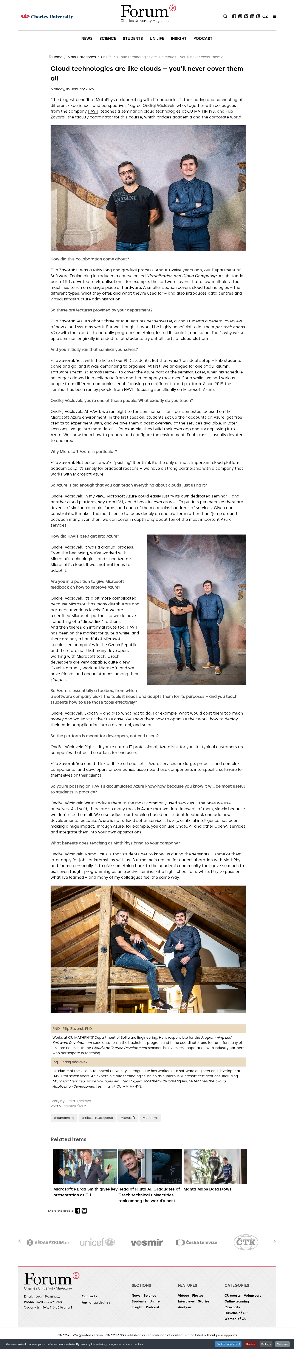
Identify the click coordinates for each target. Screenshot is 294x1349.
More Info (282, 1344)
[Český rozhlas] (246, 1242)
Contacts (89, 1296)
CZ (265, 16)
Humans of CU (236, 1313)
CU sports (232, 1296)
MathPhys (150, 1118)
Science (150, 1296)
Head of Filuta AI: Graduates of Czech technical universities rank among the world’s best (149, 1195)
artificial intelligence (97, 1118)
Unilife (155, 1301)
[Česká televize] (147, 1242)
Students (139, 1301)
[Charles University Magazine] (148, 15)
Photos (198, 1296)
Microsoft (128, 1118)
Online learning (236, 1301)
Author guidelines (96, 1302)
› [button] (274, 1239)
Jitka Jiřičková (79, 1101)
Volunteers (252, 1296)
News (136, 1296)
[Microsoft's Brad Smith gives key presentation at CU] (85, 1166)
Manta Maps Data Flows (208, 1189)
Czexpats (232, 1307)
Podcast (152, 1307)
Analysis (185, 1307)
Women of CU (235, 1319)
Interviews (186, 1301)
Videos (183, 1296)
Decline (250, 1344)
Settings (266, 1344)
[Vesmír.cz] (97, 1242)
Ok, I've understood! (228, 1344)
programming (64, 1118)
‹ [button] (19, 1239)
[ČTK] (196, 1242)
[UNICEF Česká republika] (48, 1242)
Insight (137, 1307)
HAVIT (93, 111)
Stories (203, 1301)
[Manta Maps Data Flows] (215, 1166)
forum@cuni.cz (47, 1296)
